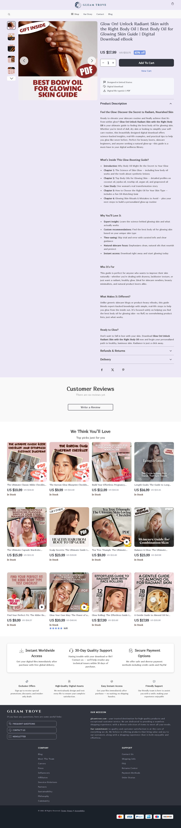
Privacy (70, 811)
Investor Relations (47, 782)
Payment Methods (131, 773)
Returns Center (130, 768)
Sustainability (45, 791)
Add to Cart (146, 62)
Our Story (87, 14)
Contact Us (127, 754)
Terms (63, 811)
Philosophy (43, 796)
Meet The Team (46, 759)
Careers (42, 763)
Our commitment (99, 729)
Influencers (44, 773)
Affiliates (43, 777)
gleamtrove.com (98, 718)
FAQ (124, 763)
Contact (100, 14)
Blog (110, 14)
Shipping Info (129, 759)
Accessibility (80, 811)
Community (43, 801)
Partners (42, 787)
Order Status (128, 777)
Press (41, 768)
